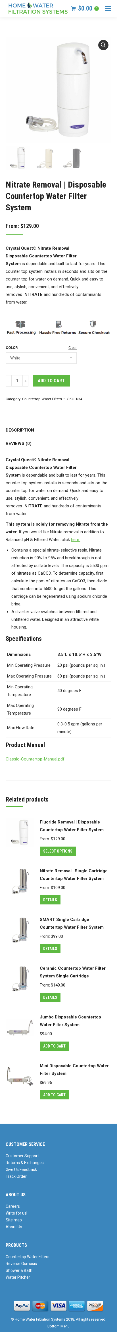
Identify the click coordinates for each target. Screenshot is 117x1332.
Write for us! (16, 1213)
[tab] (58, 427)
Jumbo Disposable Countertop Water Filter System (70, 1020)
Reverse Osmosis (21, 1263)
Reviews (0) (19, 443)
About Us (14, 1227)
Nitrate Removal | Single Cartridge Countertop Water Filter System (74, 874)
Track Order (16, 1176)
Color (12, 347)
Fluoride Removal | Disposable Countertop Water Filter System (72, 825)
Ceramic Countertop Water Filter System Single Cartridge (73, 972)
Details (50, 900)
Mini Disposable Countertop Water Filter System (74, 1069)
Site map (14, 1220)
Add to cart (51, 380)
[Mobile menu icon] (108, 8)
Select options (57, 851)
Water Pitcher (18, 1277)
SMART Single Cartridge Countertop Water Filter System (72, 923)
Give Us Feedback (21, 1169)
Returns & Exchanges (25, 1162)
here (75, 539)
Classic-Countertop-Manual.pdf (35, 759)
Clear (72, 347)
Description (20, 430)
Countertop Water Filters (42, 399)
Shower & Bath (19, 1270)
